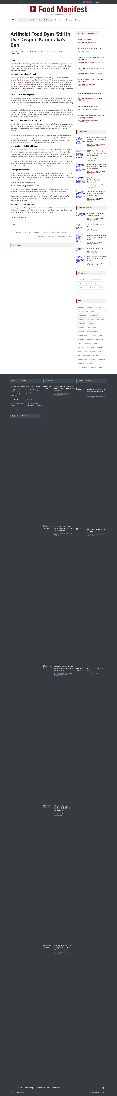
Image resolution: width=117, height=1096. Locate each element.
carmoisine (28, 232)
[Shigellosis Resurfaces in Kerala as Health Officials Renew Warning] (80, 181)
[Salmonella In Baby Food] (80, 249)
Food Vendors (99, 339)
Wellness (93, 367)
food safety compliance (93, 331)
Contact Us (79, 20)
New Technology (94, 287)
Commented (92, 33)
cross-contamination (83, 311)
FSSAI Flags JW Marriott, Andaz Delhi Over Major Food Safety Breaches (96, 153)
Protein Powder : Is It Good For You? (89, 48)
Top (102, 1088)
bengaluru (89, 307)
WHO (100, 367)
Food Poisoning (92, 327)
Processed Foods (82, 359)
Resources (59, 20)
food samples (81, 339)
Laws (79, 355)
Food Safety (30, 20)
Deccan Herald (21, 217)
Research (80, 292)
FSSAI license (87, 343)
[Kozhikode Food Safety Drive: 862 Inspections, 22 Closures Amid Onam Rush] (80, 168)
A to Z (14, 20)
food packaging (81, 327)
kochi (85, 351)
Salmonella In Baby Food (95, 248)
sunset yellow (24, 82)
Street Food (81, 363)
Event (90, 279)
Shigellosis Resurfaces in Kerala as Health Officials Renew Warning (95, 180)
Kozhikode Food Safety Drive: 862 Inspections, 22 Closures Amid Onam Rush (96, 166)
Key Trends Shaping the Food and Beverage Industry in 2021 (96, 391)
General (90, 42)
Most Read (81, 33)
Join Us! (85, 1092)
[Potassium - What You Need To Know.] (80, 736)
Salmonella (102, 359)
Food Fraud (80, 319)
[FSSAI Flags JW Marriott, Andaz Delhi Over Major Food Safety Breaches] (80, 154)
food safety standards (83, 335)
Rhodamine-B (49, 84)
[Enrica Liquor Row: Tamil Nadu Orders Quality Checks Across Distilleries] (80, 141)
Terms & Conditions (94, 1092)
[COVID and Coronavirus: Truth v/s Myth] (80, 596)
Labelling (100, 351)
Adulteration (81, 307)
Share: (13, 224)
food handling (100, 319)
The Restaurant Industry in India (88, 107)
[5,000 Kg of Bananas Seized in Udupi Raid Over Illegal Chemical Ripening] (80, 195)
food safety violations (97, 335)
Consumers (98, 307)
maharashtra (86, 355)
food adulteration (82, 315)
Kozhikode (92, 351)
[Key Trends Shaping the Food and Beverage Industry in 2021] (80, 456)
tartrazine (16, 82)
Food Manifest (61, 9)
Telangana (89, 363)
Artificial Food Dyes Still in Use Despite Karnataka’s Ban (40, 39)
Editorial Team (63, 51)
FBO (98, 311)
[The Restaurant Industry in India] (80, 227)
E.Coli (92, 311)
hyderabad (80, 347)
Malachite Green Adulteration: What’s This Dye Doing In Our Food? (96, 237)
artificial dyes (18, 232)
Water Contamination (83, 367)
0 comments (15, 53)
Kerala (79, 351)
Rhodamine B (45, 232)
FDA (103, 311)
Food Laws (84, 42)
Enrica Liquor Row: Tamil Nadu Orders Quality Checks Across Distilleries (96, 140)
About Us (68, 20)
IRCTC (93, 347)
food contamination (94, 315)
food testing (90, 339)
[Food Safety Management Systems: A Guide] (80, 215)
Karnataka (36, 232)
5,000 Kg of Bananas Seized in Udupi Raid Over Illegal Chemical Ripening (96, 193)
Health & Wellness (45, 20)
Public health (92, 359)
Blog (84, 279)
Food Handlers (90, 319)
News (21, 20)
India (87, 347)
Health (95, 343)
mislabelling (96, 355)
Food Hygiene (18, 51)
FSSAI (79, 343)
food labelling (90, 323)
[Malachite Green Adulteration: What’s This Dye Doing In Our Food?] (80, 238)
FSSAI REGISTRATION (85, 39)
